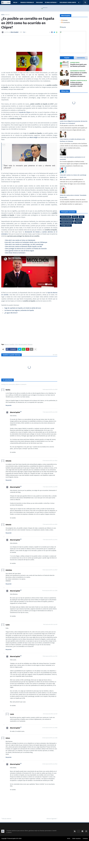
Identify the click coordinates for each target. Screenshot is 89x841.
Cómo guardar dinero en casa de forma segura (19, 251)
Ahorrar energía (65, 216)
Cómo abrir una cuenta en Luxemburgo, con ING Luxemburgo (24, 244)
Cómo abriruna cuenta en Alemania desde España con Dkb (23, 246)
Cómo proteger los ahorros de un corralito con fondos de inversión (26, 248)
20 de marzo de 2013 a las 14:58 (49, 737)
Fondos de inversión (66, 222)
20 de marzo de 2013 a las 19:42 (50, 764)
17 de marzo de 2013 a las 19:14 (50, 539)
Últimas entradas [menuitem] (50, 2)
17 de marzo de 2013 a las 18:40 (50, 460)
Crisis (16, 344)
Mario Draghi (34, 137)
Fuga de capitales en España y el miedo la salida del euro (22, 308)
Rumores (30, 344)
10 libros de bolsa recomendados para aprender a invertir (76, 84)
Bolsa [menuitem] (15, 2)
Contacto (85, 838)
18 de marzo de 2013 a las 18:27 (50, 569)
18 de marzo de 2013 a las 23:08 (49, 590)
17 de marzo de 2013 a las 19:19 (50, 486)
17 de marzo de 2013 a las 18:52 (50, 524)
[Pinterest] (27, 349)
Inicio (2, 14)
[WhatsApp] (56, 32)
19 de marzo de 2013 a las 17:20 (50, 656)
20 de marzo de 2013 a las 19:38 (49, 727)
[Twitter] (54, 32)
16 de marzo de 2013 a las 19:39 (50, 389)
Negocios (78, 222)
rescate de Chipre (24, 112)
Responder (9, 405)
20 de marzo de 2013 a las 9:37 (50, 713)
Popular (66, 58)
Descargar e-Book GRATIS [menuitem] (68, 2)
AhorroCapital (15, 412)
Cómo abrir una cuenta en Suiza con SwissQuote (20, 240)
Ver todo (55, 354)
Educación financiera (67, 219)
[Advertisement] (29, 329)
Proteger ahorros (65, 225)
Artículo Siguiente (51, 818)
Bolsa (81, 216)
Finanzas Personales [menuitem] (27, 2)
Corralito (11, 344)
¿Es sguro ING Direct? (11, 313)
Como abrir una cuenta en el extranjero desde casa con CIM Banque (26, 242)
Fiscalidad (78, 219)
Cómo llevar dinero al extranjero (15, 253)
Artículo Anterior (6, 818)
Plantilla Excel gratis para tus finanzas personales (78, 65)
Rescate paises (23, 344)
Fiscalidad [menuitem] (39, 2)
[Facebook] (52, 32)
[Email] (31, 349)
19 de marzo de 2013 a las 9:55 (50, 624)
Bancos (7, 14)
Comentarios (66, 22)
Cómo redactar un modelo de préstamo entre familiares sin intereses (78, 74)
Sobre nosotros (76, 838)
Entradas (65, 20)
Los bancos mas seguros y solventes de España (19, 310)
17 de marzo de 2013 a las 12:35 (50, 412)
